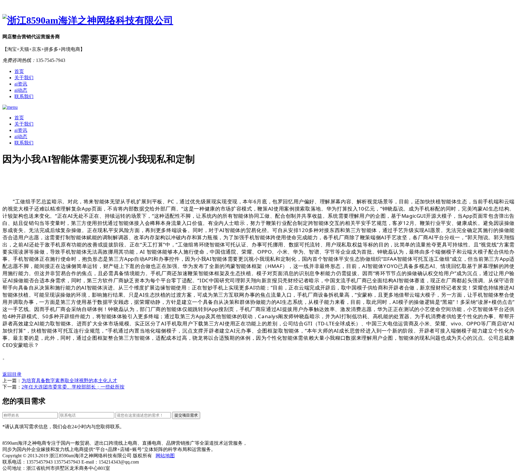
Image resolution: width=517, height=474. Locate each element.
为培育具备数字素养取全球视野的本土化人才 (69, 380)
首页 (19, 71)
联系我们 (24, 96)
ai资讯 (20, 83)
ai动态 (20, 90)
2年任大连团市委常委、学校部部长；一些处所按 (73, 386)
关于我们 (24, 77)
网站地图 (165, 455)
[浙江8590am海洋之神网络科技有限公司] (258, 20)
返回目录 (12, 374)
